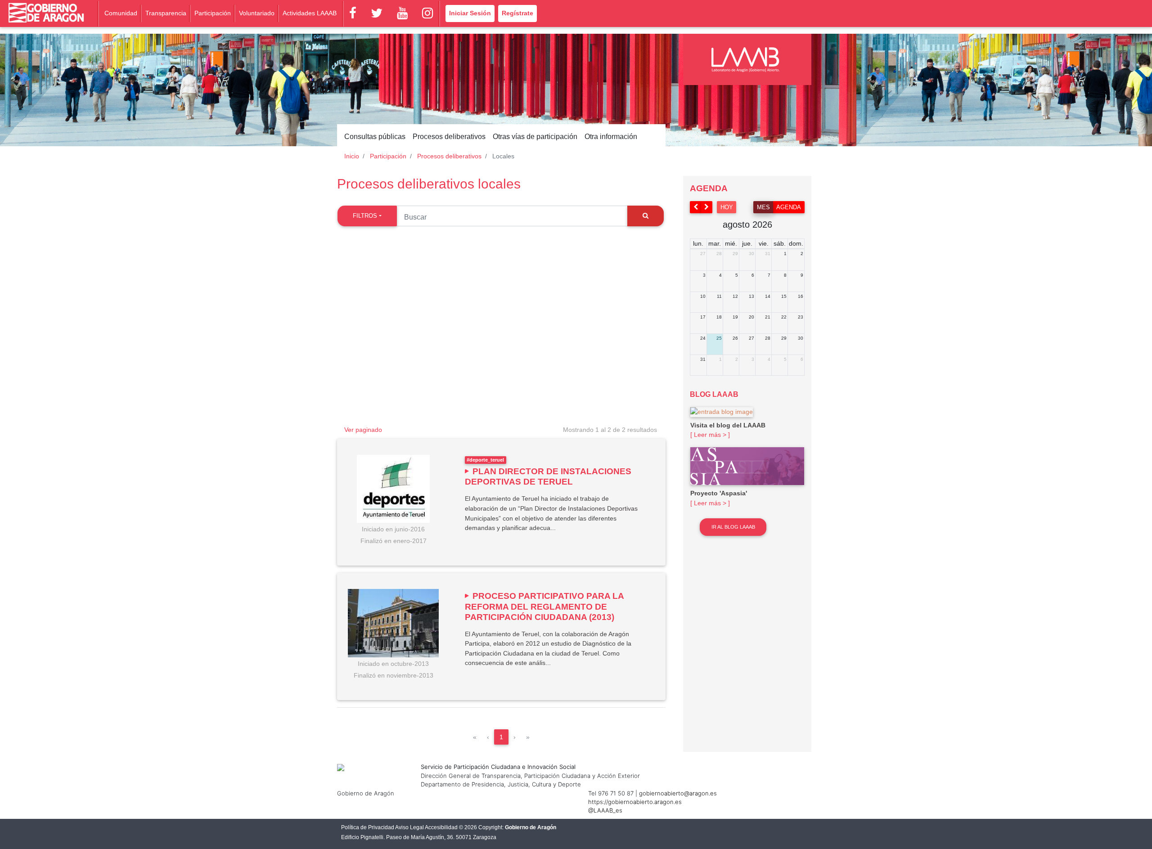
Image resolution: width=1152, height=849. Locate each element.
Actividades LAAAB (310, 13)
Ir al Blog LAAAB (733, 527)
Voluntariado (256, 13)
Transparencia (165, 13)
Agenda (788, 207)
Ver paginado (363, 429)
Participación (212, 13)
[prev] (696, 207)
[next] (707, 207)
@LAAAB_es (605, 810)
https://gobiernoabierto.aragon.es (635, 801)
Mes (763, 207)
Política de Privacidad (367, 827)
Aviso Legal (409, 827)
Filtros (365, 215)
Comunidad (120, 13)
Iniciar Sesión (470, 13)
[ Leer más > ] (710, 434)
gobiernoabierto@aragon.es (678, 793)
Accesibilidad (441, 827)
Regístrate (517, 13)
